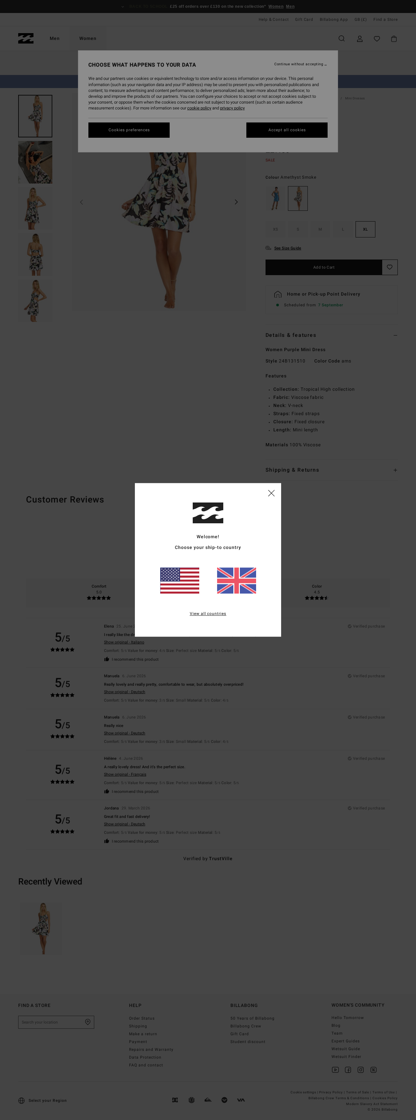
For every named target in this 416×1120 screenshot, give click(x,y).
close (271, 493)
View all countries (208, 614)
